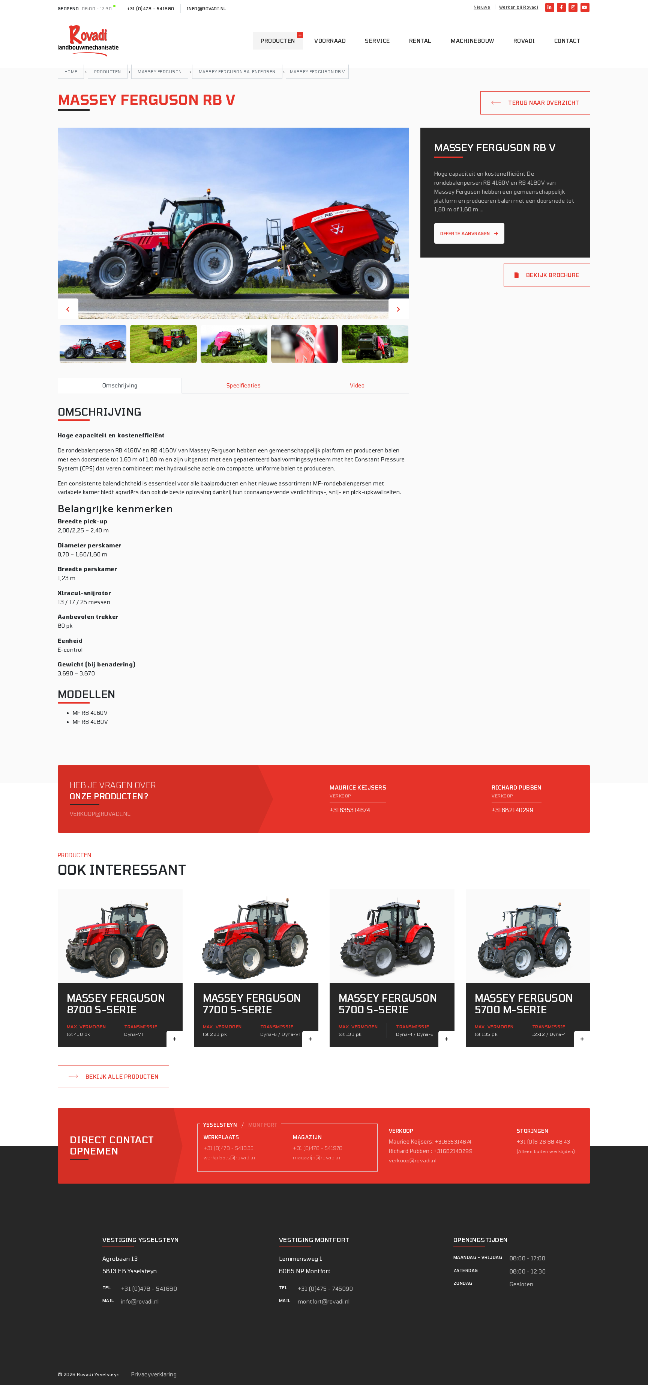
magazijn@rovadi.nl (317, 1157)
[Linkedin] (549, 7)
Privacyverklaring (154, 1374)
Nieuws (482, 7)
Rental (420, 41)
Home (71, 71)
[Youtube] (585, 7)
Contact (567, 41)
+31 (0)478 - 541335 (229, 1148)
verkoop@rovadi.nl (100, 814)
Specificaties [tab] (243, 385)
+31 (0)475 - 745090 (325, 1289)
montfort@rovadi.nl (324, 1301)
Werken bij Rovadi (518, 7)
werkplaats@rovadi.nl (230, 1157)
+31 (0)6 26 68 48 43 (543, 1142)
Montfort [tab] (263, 1125)
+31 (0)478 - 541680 (150, 8)
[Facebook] (561, 7)
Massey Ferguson (160, 71)
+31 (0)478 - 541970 (317, 1148)
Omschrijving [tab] (120, 385)
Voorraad (330, 41)
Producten (278, 41)
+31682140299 (512, 810)
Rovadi (524, 41)
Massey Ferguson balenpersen (237, 71)
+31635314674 (350, 810)
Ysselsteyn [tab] (220, 1125)
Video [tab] (357, 385)
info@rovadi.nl (206, 8)
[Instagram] (573, 7)
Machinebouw (472, 41)
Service (377, 41)
